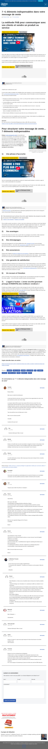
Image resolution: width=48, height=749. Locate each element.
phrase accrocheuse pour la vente (9, 363)
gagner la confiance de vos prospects (20, 253)
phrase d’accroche (7, 210)
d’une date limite (22, 290)
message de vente (30, 243)
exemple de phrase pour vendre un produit (25, 363)
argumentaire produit (24, 244)
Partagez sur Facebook (19, 219)
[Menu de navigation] (45, 4)
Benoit (9, 493)
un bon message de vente (11, 135)
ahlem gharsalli (11, 623)
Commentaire (7, 684)
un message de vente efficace (23, 355)
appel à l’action (16, 370)
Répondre (42, 387)
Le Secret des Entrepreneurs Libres (11, 93)
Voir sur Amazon (23, 32)
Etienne (9, 453)
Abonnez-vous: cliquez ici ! (8, 67)
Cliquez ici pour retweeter (8, 219)
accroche (9, 370)
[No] (46, 745)
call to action (30, 370)
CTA (35, 370)
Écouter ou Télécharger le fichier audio (23, 66)
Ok (24, 746)
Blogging (23, 370)
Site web (33, 679)
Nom (5, 679)
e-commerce (40, 370)
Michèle (9, 439)
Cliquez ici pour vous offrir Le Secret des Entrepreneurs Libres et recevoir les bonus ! (19, 123)
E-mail (19, 679)
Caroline (9, 387)
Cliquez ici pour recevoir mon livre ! (10, 32)
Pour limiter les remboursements (30, 268)
